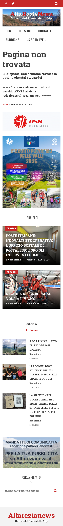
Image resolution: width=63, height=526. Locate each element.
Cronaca (11, 228)
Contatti (44, 31)
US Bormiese (35, 39)
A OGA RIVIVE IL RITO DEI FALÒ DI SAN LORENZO (43, 345)
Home (9, 31)
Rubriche (12, 39)
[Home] (31, 15)
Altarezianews (31, 515)
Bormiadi (11, 272)
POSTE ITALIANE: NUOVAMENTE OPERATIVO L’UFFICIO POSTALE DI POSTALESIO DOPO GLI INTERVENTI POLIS (29, 245)
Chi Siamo (25, 31)
